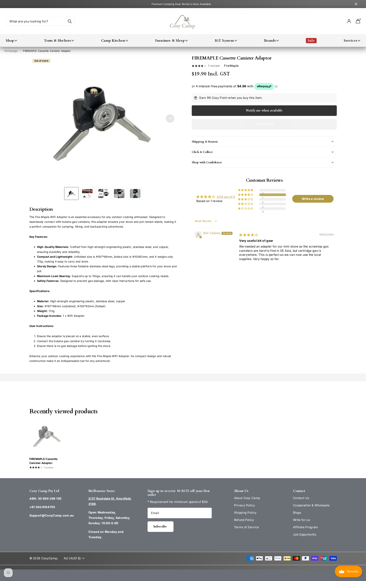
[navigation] (71, 193)
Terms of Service (246, 527)
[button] (246, 194)
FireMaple (231, 66)
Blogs (297, 512)
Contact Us (301, 498)
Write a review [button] (313, 199)
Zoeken (69, 21)
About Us (241, 491)
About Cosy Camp (247, 498)
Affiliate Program (305, 527)
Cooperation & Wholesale (311, 505)
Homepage (11, 50)
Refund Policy (244, 520)
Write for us (301, 520)
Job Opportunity (304, 534)
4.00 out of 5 (226, 197)
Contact (299, 491)
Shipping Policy (245, 512)
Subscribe (160, 526)
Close (356, 4)
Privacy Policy (244, 505)
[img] (248, 235)
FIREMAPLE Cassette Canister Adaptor (43, 460)
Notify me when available (264, 110)
